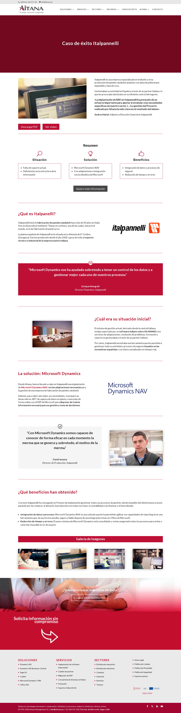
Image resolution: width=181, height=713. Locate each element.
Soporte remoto (141, 676)
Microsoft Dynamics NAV (34, 387)
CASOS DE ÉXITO (129, 9)
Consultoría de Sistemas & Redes (72, 680)
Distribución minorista (105, 668)
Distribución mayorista (105, 664)
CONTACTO (157, 9)
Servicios (100, 680)
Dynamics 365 (26, 664)
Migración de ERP (65, 675)
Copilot (23, 676)
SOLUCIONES (65, 9)
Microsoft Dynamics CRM (30, 680)
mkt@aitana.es (57, 709)
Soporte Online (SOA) (67, 688)
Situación (39, 159)
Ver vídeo (51, 126)
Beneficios (141, 159)
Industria (100, 676)
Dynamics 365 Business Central (33, 668)
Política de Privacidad (143, 668)
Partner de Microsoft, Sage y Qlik (95, 709)
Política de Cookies (142, 664)
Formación (62, 684)
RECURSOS (111, 9)
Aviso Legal (139, 660)
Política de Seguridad (143, 672)
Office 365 (24, 685)
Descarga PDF (29, 126)
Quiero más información (90, 188)
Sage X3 (23, 672)
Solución (90, 159)
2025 (150, 693)
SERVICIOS (81, 9)
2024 (144, 693)
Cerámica (100, 672)
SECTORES (96, 9)
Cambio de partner (66, 671)
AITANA (143, 9)
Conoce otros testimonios (89, 597)
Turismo (99, 685)
